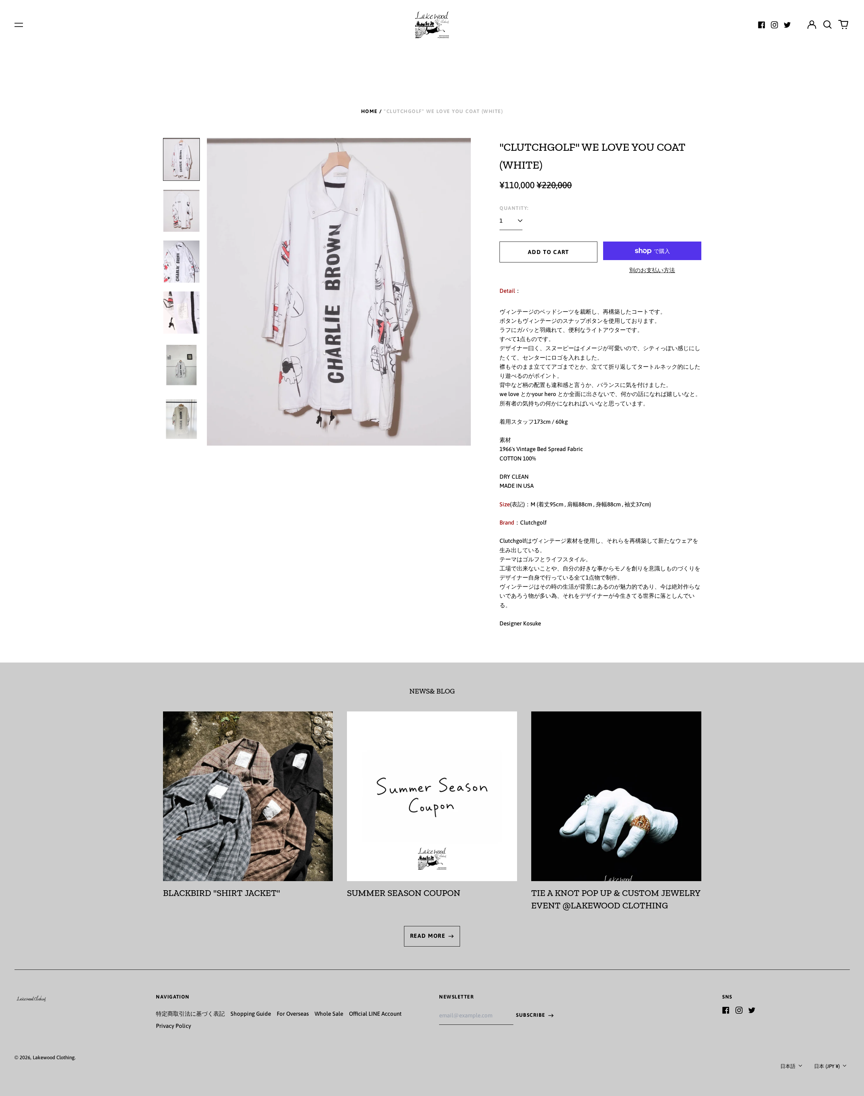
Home (369, 111)
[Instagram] (774, 24)
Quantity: (514, 208)
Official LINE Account (375, 1013)
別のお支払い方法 (652, 270)
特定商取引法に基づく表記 (190, 1013)
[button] (827, 24)
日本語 (788, 1066)
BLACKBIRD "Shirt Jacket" (221, 893)
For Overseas (293, 1013)
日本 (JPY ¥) (827, 1066)
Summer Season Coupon (403, 893)
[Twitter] (787, 24)
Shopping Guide (251, 1013)
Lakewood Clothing (54, 1057)
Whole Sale (329, 1013)
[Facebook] (761, 24)
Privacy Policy (173, 1025)
